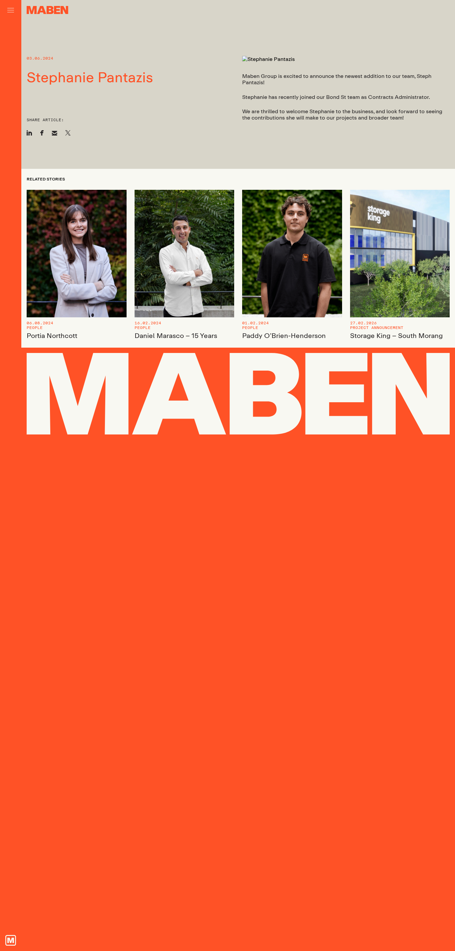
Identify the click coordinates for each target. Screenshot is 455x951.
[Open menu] (10, 10)
